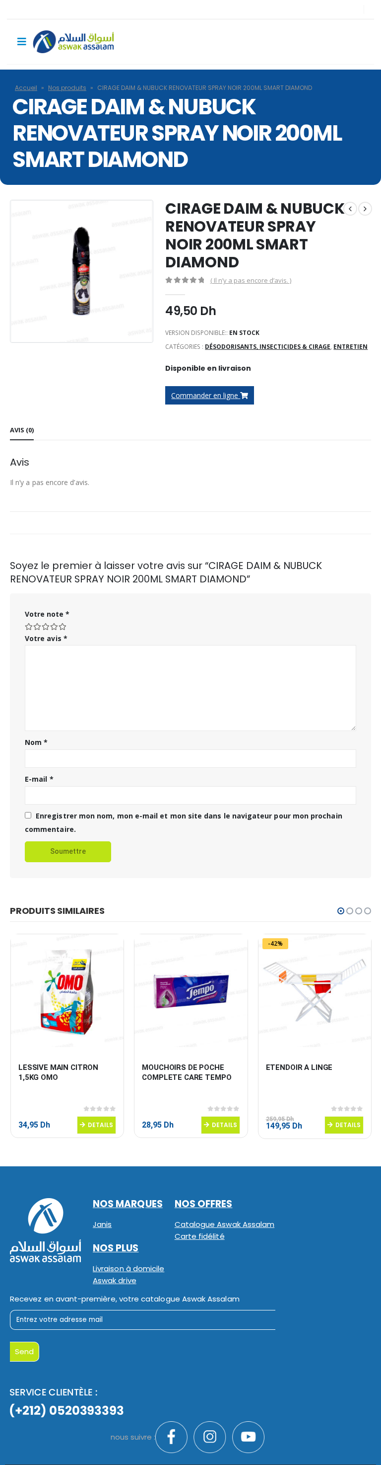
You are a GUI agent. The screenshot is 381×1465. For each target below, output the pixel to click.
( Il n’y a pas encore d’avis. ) (250, 280)
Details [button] (100, 1125)
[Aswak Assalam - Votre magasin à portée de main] (73, 41)
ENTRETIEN (350, 346)
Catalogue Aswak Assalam (225, 1224)
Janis (102, 1224)
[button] (340, 911)
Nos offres (204, 1204)
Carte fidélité (200, 1236)
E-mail (39, 779)
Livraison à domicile (128, 1268)
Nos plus (116, 1248)
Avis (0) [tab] (22, 429)
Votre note (47, 614)
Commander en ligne (205, 395)
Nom (36, 742)
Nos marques (128, 1204)
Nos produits (67, 87)
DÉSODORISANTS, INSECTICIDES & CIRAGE (267, 346)
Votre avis (46, 638)
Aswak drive (114, 1280)
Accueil (26, 87)
